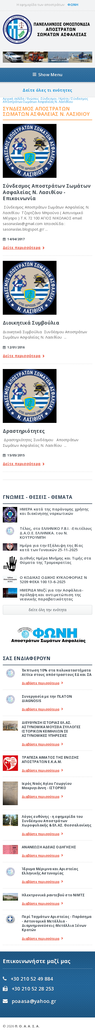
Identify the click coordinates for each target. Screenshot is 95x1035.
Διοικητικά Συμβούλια (31, 323)
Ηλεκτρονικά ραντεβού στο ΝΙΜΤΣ (53, 895)
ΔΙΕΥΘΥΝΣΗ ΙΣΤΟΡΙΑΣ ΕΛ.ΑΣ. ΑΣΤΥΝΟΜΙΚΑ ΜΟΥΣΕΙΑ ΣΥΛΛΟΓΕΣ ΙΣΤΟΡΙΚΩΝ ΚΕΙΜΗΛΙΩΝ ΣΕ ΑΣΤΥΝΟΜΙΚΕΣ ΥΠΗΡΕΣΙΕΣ (51, 729)
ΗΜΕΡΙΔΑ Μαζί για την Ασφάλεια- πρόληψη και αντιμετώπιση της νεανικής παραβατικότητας (51, 594)
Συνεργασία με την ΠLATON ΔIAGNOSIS (47, 698)
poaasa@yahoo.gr (34, 1001)
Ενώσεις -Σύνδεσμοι (42, 99)
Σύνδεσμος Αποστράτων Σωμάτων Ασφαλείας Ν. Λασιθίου (45, 100)
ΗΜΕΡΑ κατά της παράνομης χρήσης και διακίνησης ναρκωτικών (54, 511)
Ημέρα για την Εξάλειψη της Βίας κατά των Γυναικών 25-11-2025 (51, 547)
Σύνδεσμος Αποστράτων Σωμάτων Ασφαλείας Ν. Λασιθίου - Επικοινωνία (47, 192)
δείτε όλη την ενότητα (47, 609)
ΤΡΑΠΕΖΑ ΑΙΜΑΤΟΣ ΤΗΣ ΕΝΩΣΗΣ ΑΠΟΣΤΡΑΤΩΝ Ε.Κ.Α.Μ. (50, 759)
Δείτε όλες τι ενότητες (47, 90)
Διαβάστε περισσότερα (40, 683)
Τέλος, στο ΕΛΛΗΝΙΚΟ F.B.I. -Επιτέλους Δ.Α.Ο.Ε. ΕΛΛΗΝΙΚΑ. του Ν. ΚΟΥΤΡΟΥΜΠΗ (56, 533)
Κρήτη (64, 99)
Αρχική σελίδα (13, 99)
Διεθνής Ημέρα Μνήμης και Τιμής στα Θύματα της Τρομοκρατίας (55, 560)
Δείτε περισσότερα (22, 248)
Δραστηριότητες (24, 431)
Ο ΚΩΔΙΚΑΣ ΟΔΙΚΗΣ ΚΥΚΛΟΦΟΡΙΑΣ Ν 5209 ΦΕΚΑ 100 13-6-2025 (53, 579)
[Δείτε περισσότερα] (30, 126)
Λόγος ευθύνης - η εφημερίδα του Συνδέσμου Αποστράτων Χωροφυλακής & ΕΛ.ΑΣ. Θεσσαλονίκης (56, 821)
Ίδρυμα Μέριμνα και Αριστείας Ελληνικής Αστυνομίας (50, 871)
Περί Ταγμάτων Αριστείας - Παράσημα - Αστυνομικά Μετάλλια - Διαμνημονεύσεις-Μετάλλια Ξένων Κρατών (56, 923)
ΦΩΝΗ (73, 4)
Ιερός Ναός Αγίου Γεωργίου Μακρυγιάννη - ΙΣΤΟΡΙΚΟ (47, 785)
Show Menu (50, 74)
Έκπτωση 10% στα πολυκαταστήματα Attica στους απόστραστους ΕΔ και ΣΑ (56, 672)
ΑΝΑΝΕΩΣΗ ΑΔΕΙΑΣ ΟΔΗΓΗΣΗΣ (49, 847)
